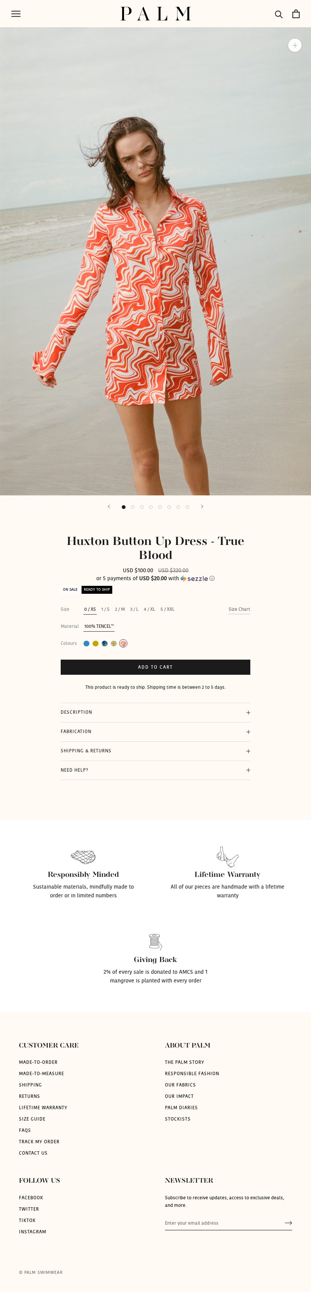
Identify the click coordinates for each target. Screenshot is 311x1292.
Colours (69, 643)
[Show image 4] (151, 507)
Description (76, 712)
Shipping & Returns (86, 751)
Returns (29, 1096)
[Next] (202, 506)
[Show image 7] (178, 507)
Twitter (29, 1209)
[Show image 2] (133, 507)
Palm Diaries (181, 1107)
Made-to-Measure (41, 1073)
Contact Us (33, 1153)
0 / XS (90, 609)
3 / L (134, 609)
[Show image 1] (124, 507)
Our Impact (179, 1096)
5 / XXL (167, 609)
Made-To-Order (38, 1062)
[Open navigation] (15, 14)
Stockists (178, 1119)
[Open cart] (296, 13)
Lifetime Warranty (43, 1107)
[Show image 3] (142, 507)
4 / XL (149, 609)
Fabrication (76, 731)
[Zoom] (295, 45)
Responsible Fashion (192, 1073)
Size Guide (32, 1119)
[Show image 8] (187, 507)
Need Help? (74, 770)
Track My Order (39, 1141)
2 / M (120, 609)
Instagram (32, 1232)
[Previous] (109, 506)
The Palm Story (184, 1062)
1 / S (105, 609)
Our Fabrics (180, 1085)
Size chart (239, 609)
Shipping (30, 1085)
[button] (155, 578)
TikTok (27, 1220)
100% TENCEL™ (99, 626)
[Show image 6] (169, 507)
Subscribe (288, 1223)
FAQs (25, 1130)
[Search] (279, 14)
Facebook (31, 1197)
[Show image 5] (160, 507)
